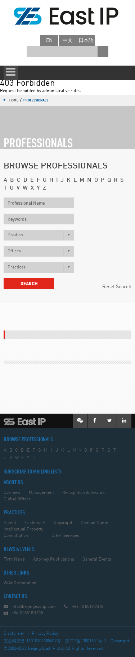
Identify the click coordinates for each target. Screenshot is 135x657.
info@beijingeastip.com (34, 607)
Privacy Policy (45, 634)
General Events (96, 559)
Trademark (34, 523)
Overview (12, 493)
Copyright (63, 523)
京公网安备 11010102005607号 (32, 641)
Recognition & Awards (83, 493)
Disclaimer (14, 634)
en (49, 40)
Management (41, 493)
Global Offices (17, 499)
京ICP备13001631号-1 (85, 641)
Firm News (14, 559)
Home (13, 100)
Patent (10, 523)
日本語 (86, 40)
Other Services (65, 536)
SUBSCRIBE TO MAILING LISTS (33, 472)
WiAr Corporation (20, 583)
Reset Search (116, 286)
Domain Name (94, 523)
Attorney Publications (53, 559)
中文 (68, 40)
